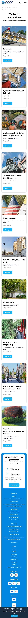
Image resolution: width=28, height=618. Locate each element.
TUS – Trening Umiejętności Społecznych (14, 498)
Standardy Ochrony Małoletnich (14, 526)
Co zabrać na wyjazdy (14, 517)
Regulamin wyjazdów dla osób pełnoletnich (14, 537)
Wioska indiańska (9, 218)
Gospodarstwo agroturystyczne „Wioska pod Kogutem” (13, 431)
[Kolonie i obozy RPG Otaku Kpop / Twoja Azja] (18, 583)
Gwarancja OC (14, 542)
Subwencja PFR (14, 501)
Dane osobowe (14, 509)
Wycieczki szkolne (11, 7)
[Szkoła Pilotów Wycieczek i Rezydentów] (14, 599)
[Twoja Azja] (12, 591)
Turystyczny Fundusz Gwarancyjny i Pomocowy (14, 504)
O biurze (14, 551)
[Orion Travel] (12, 575)
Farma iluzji (7, 49)
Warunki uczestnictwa (14, 531)
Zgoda (14, 615)
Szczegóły (8, 61)
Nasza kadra (14, 554)
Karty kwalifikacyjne (14, 529)
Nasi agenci (14, 562)
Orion (3, 7)
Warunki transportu (14, 534)
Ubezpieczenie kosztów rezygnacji (14, 506)
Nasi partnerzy (14, 559)
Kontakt (14, 549)
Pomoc (14, 496)
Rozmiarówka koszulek (14, 519)
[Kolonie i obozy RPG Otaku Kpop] (10, 583)
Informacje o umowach (14, 511)
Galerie (14, 564)
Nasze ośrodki (14, 556)
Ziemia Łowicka (8, 302)
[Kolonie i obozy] (14, 583)
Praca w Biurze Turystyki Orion (14, 567)
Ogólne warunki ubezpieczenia (14, 539)
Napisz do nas (14, 485)
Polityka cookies (14, 514)
